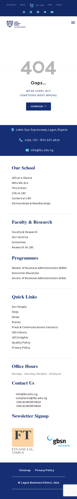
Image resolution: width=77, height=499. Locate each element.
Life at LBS (19, 193)
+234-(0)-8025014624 (28, 406)
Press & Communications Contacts (35, 327)
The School (19, 188)
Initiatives (19, 242)
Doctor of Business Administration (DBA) (39, 278)
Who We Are (20, 183)
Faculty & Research (25, 232)
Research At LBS (23, 247)
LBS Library (19, 332)
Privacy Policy (21, 347)
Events (16, 322)
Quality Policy (21, 342)
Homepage (37, 106)
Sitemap (25, 470)
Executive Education (25, 273)
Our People (19, 307)
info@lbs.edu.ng (27, 394)
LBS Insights (20, 337)
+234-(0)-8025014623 (28, 402)
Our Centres (20, 237)
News (15, 317)
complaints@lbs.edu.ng (31, 398)
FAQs (15, 312)
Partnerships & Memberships (31, 203)
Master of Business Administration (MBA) (39, 268)
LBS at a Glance (22, 178)
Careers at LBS (21, 198)
